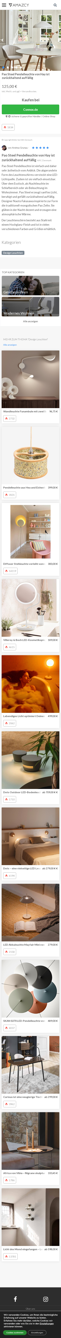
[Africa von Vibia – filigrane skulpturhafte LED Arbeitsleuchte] (30, 1141)
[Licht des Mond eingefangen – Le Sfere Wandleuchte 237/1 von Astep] (30, 1217)
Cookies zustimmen (14, 1332)
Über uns (30, 1308)
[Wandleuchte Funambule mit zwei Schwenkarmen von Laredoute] (30, 379)
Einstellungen (37, 1332)
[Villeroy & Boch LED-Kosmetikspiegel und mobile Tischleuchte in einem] (30, 608)
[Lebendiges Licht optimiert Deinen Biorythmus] (30, 684)
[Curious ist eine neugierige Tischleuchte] (30, 1065)
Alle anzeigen (30, 321)
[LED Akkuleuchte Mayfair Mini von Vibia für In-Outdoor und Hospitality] (30, 912)
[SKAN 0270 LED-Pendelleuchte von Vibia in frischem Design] (30, 989)
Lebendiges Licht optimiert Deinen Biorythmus (31, 716)
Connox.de (30, 109)
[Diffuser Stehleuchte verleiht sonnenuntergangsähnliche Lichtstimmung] (30, 532)
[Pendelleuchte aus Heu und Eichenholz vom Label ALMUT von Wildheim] (30, 455)
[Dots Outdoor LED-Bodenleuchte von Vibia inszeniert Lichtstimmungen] (30, 760)
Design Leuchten (13, 252)
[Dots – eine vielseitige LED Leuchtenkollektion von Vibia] (30, 836)
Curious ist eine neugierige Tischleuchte (27, 1096)
